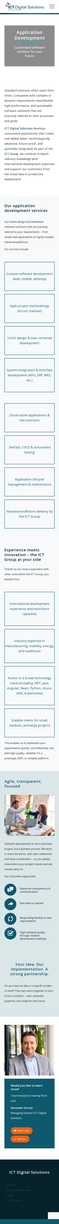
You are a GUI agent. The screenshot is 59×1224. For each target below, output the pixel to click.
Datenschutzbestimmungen (18, 1190)
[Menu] (50, 6)
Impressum (11, 1185)
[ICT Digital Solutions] (24, 6)
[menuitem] (50, 6)
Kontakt (9, 1195)
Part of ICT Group (14, 1200)
